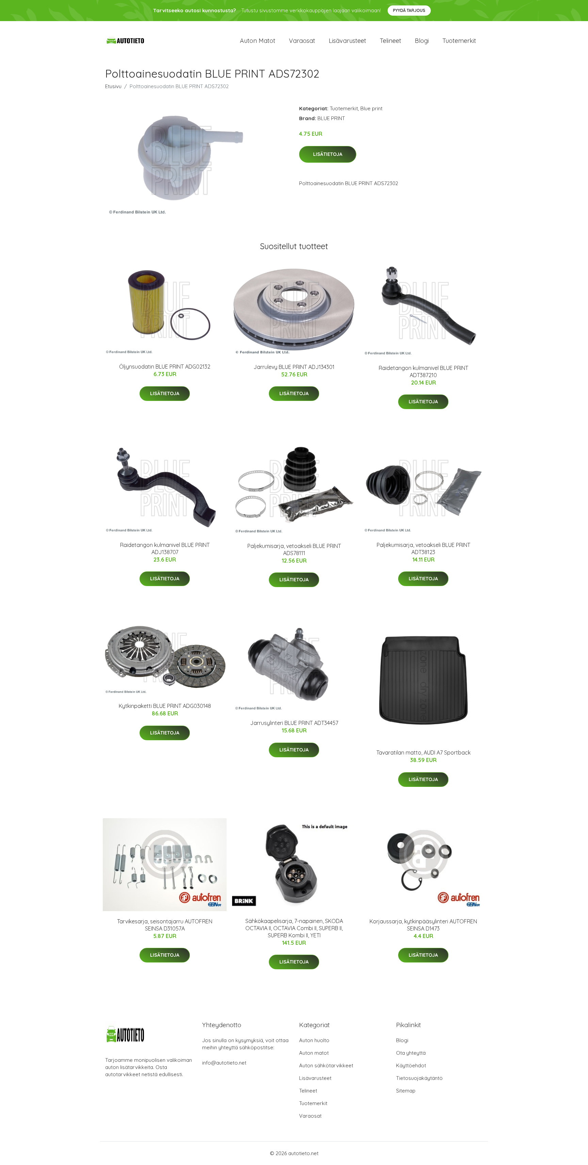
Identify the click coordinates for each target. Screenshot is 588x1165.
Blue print (371, 108)
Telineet (390, 41)
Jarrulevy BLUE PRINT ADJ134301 (294, 366)
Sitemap (405, 1090)
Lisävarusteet (347, 41)
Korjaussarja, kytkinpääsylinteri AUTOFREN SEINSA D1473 (423, 925)
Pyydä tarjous (409, 10)
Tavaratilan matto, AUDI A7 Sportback (423, 752)
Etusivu (113, 86)
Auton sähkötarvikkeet (326, 1065)
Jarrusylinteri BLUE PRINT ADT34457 (294, 722)
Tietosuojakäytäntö (419, 1078)
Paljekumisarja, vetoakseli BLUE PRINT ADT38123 (423, 548)
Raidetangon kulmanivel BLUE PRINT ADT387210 (423, 371)
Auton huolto (314, 1040)
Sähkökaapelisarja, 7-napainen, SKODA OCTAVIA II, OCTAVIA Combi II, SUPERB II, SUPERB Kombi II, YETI (294, 928)
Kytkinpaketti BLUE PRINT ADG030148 (165, 705)
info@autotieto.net (224, 1062)
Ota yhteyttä (411, 1053)
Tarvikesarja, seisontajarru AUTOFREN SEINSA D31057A (164, 925)
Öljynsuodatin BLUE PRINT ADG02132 (164, 366)
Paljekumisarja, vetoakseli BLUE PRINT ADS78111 (294, 549)
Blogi (422, 41)
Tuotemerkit (459, 41)
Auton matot (257, 41)
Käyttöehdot (411, 1065)
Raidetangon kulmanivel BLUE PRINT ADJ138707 (165, 548)
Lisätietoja (327, 154)
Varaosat (302, 41)
